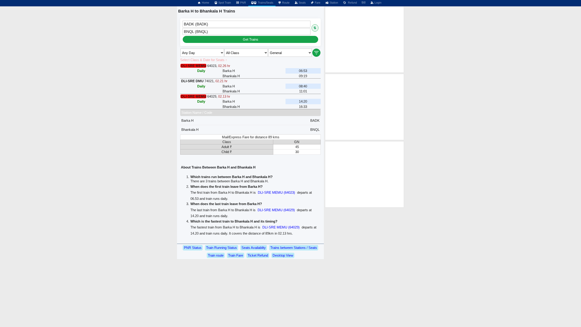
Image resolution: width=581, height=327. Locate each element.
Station (333, 2)
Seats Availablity (253, 248)
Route (285, 2)
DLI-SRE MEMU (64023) (276, 192)
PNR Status (193, 248)
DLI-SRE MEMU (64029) (276, 210)
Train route (216, 255)
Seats (302, 2)
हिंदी (364, 2)
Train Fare (235, 255)
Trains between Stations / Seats (293, 248)
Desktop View (283, 255)
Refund (352, 2)
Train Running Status (221, 248)
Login (378, 2)
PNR (242, 2)
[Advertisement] (364, 39)
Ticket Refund (258, 255)
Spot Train (224, 2)
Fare (317, 2)
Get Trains (250, 39)
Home (205, 2)
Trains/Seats (265, 2)
